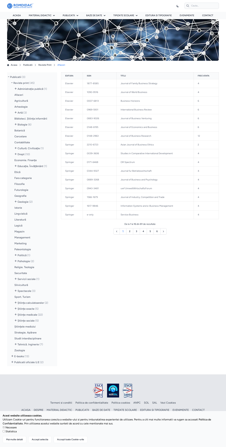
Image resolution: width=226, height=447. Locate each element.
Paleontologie (22, 249)
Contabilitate (22, 142)
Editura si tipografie (158, 15)
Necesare (11, 427)
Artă (22, 112)
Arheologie (21, 106)
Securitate (20, 273)
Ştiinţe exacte (28, 308)
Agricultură (21, 100)
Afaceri (18, 94)
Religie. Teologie (24, 267)
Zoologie (19, 350)
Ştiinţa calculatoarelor (33, 302)
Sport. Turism (22, 296)
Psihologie (26, 261)
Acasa (17, 15)
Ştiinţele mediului (25, 326)
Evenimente (187, 15)
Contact (207, 15)
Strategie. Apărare (25, 332)
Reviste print (24, 83)
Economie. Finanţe (25, 160)
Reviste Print (44, 65)
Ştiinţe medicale (30, 314)
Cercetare (20, 136)
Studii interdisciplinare (27, 338)
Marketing (20, 243)
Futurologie (21, 189)
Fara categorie (23, 178)
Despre (38, 410)
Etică (17, 172)
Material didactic (40, 15)
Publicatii (69, 15)
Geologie (25, 201)
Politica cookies (121, 402)
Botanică (19, 130)
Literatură (20, 219)
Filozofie (19, 184)
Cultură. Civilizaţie (31, 148)
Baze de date (94, 15)
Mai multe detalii (14, 439)
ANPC (137, 402)
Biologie (24, 124)
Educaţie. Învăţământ (32, 166)
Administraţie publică (32, 88)
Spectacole (26, 290)
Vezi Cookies (168, 402)
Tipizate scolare (123, 15)
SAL (154, 402)
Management (22, 237)
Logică (18, 225)
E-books (21, 356)
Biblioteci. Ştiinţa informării (30, 118)
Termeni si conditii (61, 402)
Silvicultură (21, 285)
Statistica (11, 431)
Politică (24, 255)
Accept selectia (40, 439)
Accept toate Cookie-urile (70, 439)
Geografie (20, 195)
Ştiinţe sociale (28, 320)
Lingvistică (20, 213)
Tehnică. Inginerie (30, 344)
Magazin (19, 231)
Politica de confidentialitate (91, 402)
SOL (146, 402)
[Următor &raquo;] (163, 231)
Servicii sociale (28, 279)
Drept (24, 154)
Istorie (18, 207)
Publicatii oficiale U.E (29, 362)
